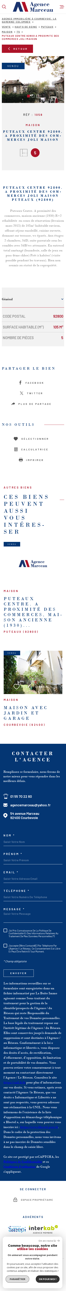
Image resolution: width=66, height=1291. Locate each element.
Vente (6, 26)
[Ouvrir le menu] (62, 7)
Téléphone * (16, 890)
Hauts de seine (26, 26)
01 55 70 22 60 (21, 796)
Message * (14, 909)
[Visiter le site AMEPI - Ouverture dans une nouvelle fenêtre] (17, 1229)
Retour (20, 48)
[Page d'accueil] (33, 7)
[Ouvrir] (4, 7)
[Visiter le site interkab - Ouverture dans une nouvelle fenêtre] (43, 1229)
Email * (11, 872)
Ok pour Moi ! (47, 1279)
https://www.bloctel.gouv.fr (39, 1127)
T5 (18, 31)
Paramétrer (17, 1279)
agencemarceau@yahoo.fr (30, 805)
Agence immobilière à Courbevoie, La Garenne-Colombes (29, 20)
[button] (28, 96)
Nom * (9, 835)
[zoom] (33, 79)
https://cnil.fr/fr (14, 1082)
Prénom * (12, 854)
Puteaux (47, 26)
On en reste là (47, 1240)
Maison (7, 31)
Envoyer (18, 973)
